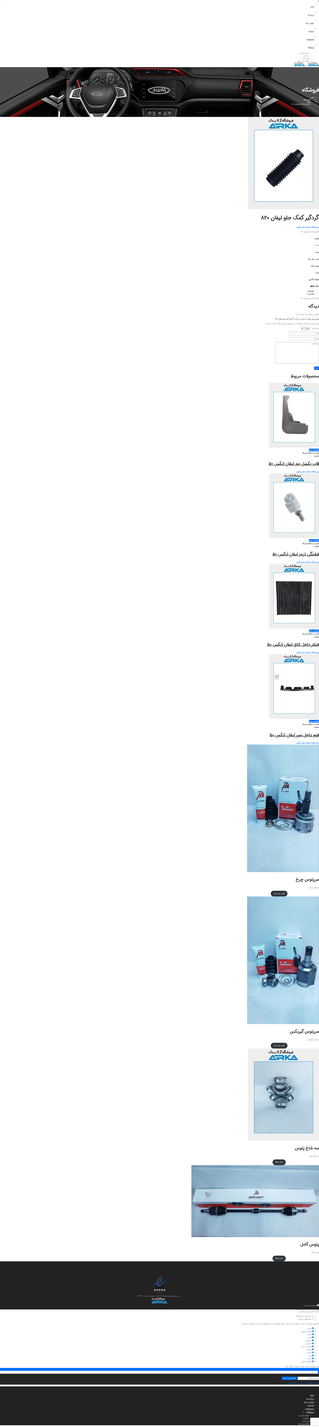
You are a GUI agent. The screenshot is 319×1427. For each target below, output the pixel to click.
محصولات (306, 99)
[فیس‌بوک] (318, 286)
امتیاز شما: (314, 328)
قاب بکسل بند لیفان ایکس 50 (294, 464)
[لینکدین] (313, 286)
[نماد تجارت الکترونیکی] (159, 1286)
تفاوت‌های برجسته (305, 1319)
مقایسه (316, 456)
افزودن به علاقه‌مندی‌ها (311, 453)
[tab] (200, 291)
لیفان (308, 101)
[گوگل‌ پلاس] (315, 286)
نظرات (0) (310, 294)
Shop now (279, 1162)
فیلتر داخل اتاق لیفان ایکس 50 (293, 644)
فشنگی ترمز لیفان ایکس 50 (296, 554)
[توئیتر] (317, 286)
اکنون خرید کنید (279, 893)
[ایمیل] (311, 286)
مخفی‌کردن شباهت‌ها (304, 1316)
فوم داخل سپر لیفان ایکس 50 (294, 735)
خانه (312, 97)
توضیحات (311, 291)
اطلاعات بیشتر (314, 450)
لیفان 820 (311, 259)
